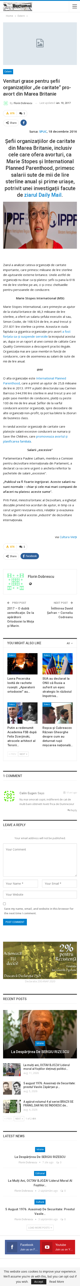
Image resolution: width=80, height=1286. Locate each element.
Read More (56, 1281)
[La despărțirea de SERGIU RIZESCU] (40, 1034)
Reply (73, 810)
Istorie (40, 1043)
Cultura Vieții (68, 537)
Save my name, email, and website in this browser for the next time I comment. (39, 911)
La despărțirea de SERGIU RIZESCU (40, 1052)
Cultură (40, 1202)
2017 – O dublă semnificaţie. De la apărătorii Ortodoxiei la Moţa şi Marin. (20, 617)
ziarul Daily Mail (43, 195)
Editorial (40, 1173)
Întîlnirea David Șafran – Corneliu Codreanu (60, 613)
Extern (8, 71)
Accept (38, 1282)
